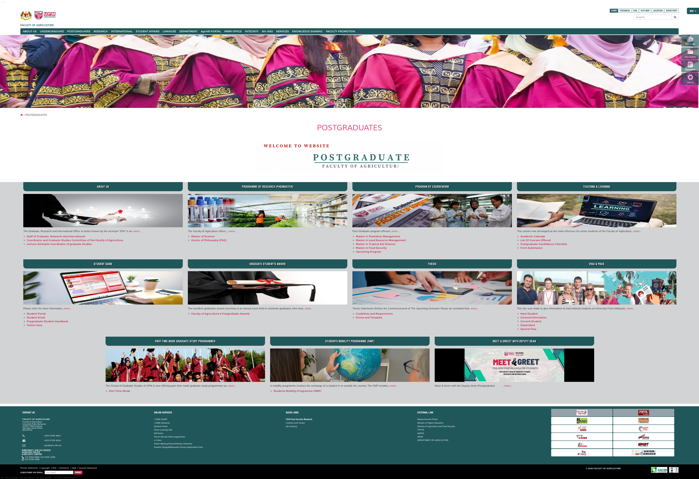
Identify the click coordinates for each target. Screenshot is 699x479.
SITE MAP (645, 10)
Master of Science (203, 236)
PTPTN (420, 430)
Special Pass (528, 329)
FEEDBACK (625, 10)
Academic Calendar (532, 236)
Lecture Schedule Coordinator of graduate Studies (59, 244)
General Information (533, 317)
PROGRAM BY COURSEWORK (432, 186)
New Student (529, 313)
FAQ (635, 10)
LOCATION (658, 10)
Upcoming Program (368, 251)
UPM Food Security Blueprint (299, 419)
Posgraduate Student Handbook (47, 321)
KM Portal (158, 433)
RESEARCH (101, 31)
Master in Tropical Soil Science (375, 244)
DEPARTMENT (188, 31)
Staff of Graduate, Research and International (56, 236)
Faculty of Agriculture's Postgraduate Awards (220, 313)
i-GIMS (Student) (162, 423)
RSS (54, 468)
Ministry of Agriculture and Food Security (436, 426)
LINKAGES (169, 31)
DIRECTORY (671, 10)
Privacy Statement (29, 468)
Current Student (531, 321)
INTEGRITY (252, 31)
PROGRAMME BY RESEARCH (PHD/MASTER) (267, 186)
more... (137, 231)
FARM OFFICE (233, 31)
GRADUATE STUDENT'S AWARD (268, 264)
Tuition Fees (34, 325)
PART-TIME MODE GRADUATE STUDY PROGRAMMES (185, 341)
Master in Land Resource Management (381, 240)
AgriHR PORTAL (211, 31)
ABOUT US (30, 31)
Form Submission (531, 248)
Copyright (45, 468)
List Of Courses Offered (535, 240)
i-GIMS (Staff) (160, 419)
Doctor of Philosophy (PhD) (208, 240)
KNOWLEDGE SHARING (307, 31)
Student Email (36, 317)
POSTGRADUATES (78, 31)
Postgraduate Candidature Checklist (543, 244)
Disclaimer (64, 468)
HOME (614, 10)
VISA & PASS (596, 264)
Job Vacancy (291, 426)
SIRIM (420, 436)
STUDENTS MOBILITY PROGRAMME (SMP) (349, 341)
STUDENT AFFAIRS (147, 31)
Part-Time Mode (119, 391)
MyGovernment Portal (427, 419)
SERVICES (282, 31)
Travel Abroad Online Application (169, 436)
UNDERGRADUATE (52, 31)
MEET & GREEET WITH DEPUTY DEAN (514, 341)
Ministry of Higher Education (430, 423)
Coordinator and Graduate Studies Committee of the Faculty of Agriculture (75, 240)
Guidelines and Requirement (374, 313)
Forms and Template (369, 317)
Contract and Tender (295, 423)
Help (74, 468)
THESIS (432, 264)
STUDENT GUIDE (103, 264)
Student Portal (36, 313)
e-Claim (158, 440)
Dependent (527, 325)
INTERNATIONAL (122, 31)
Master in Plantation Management (378, 236)
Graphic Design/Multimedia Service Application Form (178, 447)
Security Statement (88, 468)
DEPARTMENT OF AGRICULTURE (432, 440)
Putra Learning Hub (163, 430)
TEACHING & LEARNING (596, 186)
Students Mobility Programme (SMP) (297, 391)
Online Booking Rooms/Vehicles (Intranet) (173, 443)
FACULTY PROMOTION (340, 31)
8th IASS (267, 31)
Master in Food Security (371, 248)
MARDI (420, 433)
